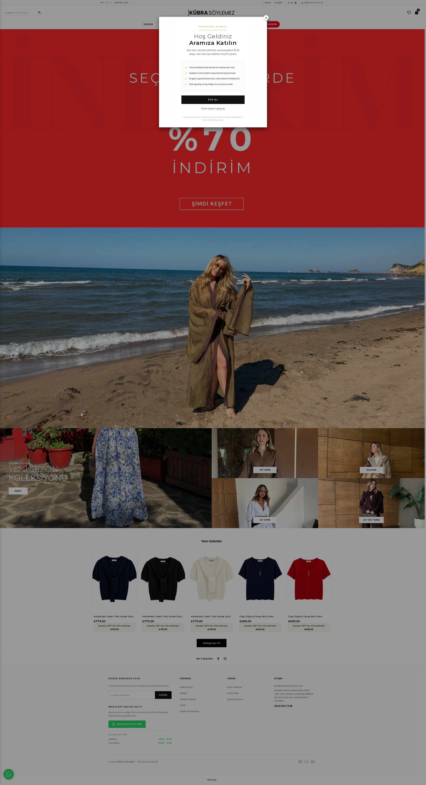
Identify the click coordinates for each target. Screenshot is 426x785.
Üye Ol (213, 99)
